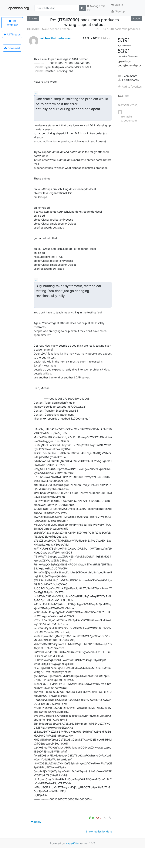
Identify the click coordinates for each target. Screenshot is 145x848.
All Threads (13, 34)
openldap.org (18, 8)
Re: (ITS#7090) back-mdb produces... (118, 29)
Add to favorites (132, 86)
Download (13, 48)
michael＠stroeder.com (55, 38)
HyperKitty (72, 843)
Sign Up (119, 11)
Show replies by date (99, 831)
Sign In (118, 4)
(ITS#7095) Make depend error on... (49, 29)
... (36, 92)
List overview (12, 22)
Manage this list (96, 8)
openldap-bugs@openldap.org (129, 65)
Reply (37, 821)
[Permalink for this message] (110, 817)
